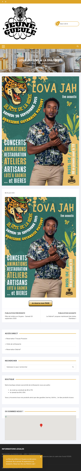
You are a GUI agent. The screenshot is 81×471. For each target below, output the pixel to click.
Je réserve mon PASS (40, 303)
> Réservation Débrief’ (13, 349)
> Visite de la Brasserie (13, 344)
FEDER (68, 456)
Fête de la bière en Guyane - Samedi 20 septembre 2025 (19, 317)
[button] (41, 425)
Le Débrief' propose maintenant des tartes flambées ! (61, 317)
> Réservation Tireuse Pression (16, 339)
